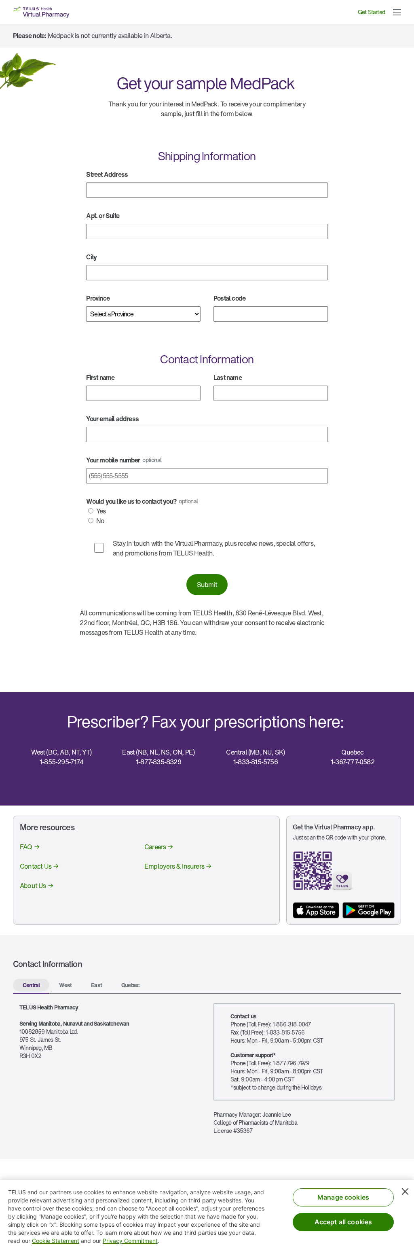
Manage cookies (343, 1197)
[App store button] (316, 910)
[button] (397, 12)
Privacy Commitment (130, 1240)
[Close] (405, 1191)
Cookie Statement (55, 1240)
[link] (30, 846)
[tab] (31, 986)
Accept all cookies (343, 1222)
